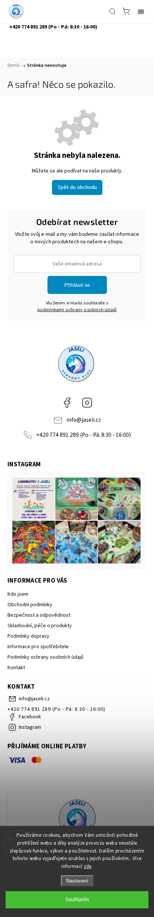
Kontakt (16, 667)
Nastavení (77, 881)
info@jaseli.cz (84, 420)
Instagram (87, 402)
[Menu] (140, 11)
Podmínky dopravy (28, 636)
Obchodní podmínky (29, 604)
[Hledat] (112, 11)
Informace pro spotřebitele (38, 646)
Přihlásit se (77, 285)
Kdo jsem (17, 594)
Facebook (67, 402)
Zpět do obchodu (77, 187)
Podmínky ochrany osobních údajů (45, 657)
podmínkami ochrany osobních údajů (77, 309)
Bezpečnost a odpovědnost (38, 615)
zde (88, 866)
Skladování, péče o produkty (39, 625)
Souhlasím (77, 900)
